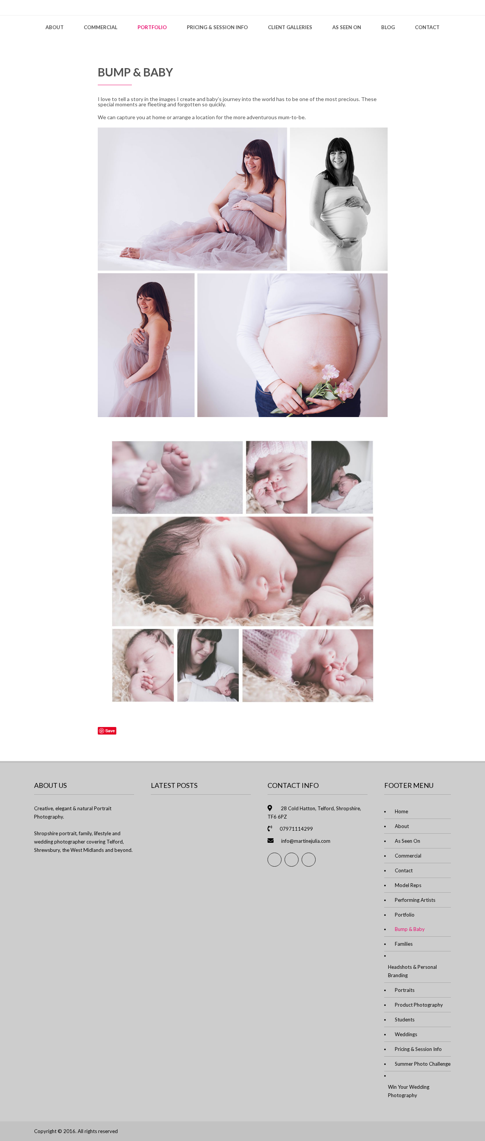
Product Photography (419, 1005)
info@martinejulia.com (305, 841)
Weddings (406, 1034)
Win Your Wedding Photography (408, 1091)
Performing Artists (415, 900)
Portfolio (152, 27)
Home (401, 811)
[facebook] (275, 860)
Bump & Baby (410, 929)
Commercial (100, 27)
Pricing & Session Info (217, 27)
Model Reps (408, 885)
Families (404, 944)
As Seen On (346, 27)
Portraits (405, 990)
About (54, 27)
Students (405, 1019)
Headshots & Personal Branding (412, 971)
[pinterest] (309, 860)
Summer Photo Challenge (423, 1064)
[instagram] (292, 860)
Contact (427, 27)
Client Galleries (290, 27)
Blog (388, 27)
